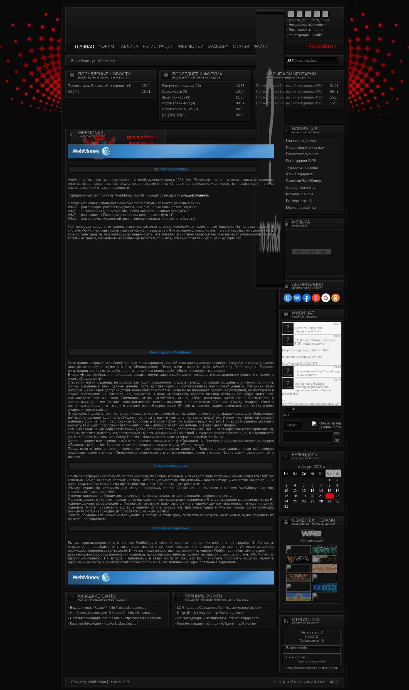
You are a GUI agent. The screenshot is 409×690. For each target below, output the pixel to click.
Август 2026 (311, 467)
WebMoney (190, 46)
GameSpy (218, 46)
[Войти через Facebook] (306, 298)
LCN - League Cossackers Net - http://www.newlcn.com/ (219, 608)
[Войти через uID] (288, 298)
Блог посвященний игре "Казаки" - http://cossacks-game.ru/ (115, 618)
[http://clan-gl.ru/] (324, 581)
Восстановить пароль (306, 30)
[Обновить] (339, 409)
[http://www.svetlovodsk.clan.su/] (298, 591)
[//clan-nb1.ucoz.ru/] (324, 562)
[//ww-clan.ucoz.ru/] (324, 572)
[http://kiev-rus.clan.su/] (298, 562)
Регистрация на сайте (306, 35)
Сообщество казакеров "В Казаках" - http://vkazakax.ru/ (112, 613)
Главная (84, 46)
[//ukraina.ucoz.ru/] (298, 600)
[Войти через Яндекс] (316, 298)
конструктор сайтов (309, 682)
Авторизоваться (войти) (308, 24)
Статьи (241, 46)
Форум (106, 46)
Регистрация (158, 46)
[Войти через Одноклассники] (335, 298)
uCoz (334, 682)
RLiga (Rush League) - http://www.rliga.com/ (210, 613)
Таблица (128, 46)
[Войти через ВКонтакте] (297, 298)
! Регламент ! (321, 46)
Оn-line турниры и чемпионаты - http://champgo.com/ (218, 618)
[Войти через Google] (325, 297)
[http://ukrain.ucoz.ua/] (298, 553)
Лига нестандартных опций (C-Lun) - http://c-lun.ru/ (216, 623)
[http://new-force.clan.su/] (324, 553)
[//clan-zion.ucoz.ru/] (324, 591)
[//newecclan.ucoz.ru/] (298, 581)
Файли (261, 46)
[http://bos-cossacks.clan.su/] (324, 600)
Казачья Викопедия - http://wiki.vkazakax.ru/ (103, 623)
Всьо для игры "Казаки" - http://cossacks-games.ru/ (108, 608)
